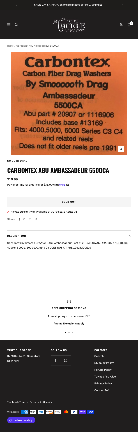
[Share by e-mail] (36, 219)
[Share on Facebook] (19, 219)
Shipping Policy (104, 363)
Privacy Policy (103, 383)
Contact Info (102, 390)
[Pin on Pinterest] (24, 219)
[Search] (16, 24)
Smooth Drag (17, 160)
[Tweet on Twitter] (29, 219)
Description (16, 235)
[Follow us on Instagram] (66, 360)
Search (99, 356)
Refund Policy (103, 369)
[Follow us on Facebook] (56, 360)
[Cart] (129, 24)
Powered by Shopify (41, 402)
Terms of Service (105, 376)
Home (10, 45)
